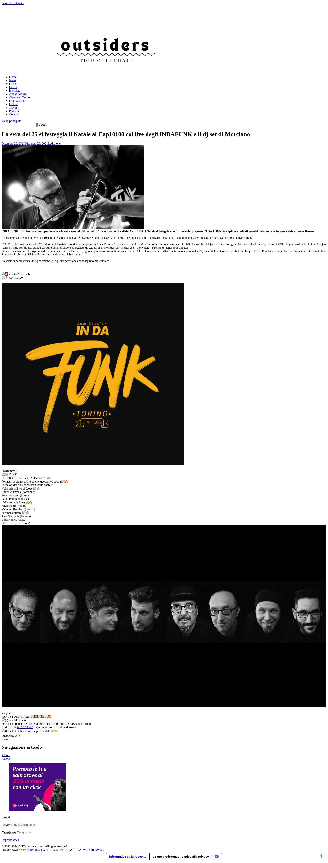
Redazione (54, 143)
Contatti (14, 114)
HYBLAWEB (95, 849)
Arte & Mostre (18, 94)
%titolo (6, 755)
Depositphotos (10, 840)
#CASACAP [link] (25, 727)
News (12, 80)
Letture (13, 104)
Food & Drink (17, 100)
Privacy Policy (10, 824)
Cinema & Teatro (19, 97)
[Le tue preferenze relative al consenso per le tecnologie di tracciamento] (321, 856)
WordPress (33, 849)
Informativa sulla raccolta (127, 856)
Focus (12, 83)
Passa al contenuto (13, 3)
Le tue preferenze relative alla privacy (181, 856)
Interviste (14, 90)
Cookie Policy (28, 824)
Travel (13, 107)
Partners (14, 111)
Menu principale (11, 121)
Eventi (13, 87)
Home (13, 76)
